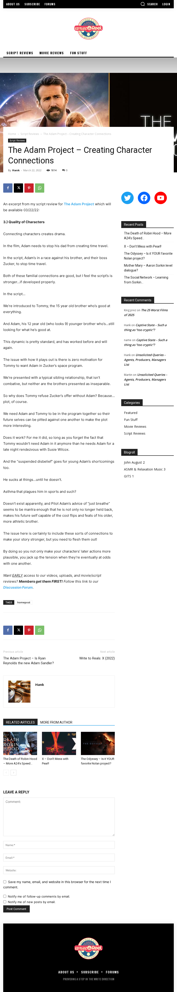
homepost (23, 602)
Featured (130, 412)
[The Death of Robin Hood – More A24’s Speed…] (20, 743)
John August (133, 462)
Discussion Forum (18, 587)
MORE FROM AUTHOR (56, 722)
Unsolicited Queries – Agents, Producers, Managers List (145, 360)
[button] (149, 4)
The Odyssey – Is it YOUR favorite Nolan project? (148, 256)
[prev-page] (6, 772)
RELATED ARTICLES (20, 722)
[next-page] (13, 772)
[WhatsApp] (39, 188)
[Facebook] (7, 188)
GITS (127, 476)
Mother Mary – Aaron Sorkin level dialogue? (148, 268)
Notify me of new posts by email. (32, 902)
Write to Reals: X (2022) (97, 658)
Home (12, 134)
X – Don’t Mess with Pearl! (142, 246)
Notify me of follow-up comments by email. (39, 896)
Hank (16, 170)
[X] (18, 188)
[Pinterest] (29, 188)
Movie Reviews (135, 426)
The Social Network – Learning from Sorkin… (146, 280)
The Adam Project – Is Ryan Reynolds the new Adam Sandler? (28, 660)
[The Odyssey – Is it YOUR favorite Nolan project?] (98, 743)
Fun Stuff (130, 419)
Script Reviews (30, 134)
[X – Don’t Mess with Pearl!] (59, 743)
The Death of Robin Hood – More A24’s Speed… (147, 235)
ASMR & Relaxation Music (143, 469)
